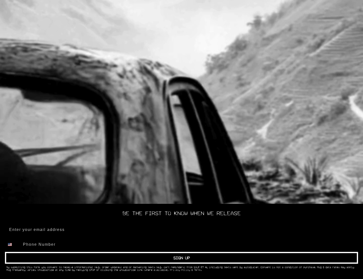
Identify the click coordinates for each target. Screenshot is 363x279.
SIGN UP (181, 258)
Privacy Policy (180, 270)
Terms (197, 270)
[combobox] (12, 244)
